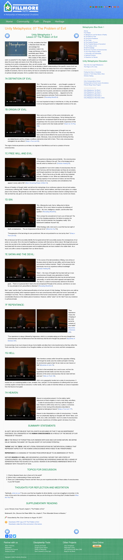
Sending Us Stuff (10, 551)
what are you (16, 493)
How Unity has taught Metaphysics (93, 65)
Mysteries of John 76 (47, 365)
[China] (96, 7)
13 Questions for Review (91, 57)
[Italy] (104, 7)
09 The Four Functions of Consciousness (95, 50)
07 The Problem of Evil (90, 46)
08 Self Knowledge (89, 48)
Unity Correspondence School (92, 81)
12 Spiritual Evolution (90, 55)
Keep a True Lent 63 (32, 141)
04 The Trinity (87, 40)
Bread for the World (69, 551)
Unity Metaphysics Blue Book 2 (92, 96)
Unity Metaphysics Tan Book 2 (92, 92)
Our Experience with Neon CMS (73, 549)
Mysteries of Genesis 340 (71, 330)
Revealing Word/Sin (49, 212)
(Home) (86, 31)
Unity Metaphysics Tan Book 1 (92, 90)
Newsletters (8, 547)
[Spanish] (115, 7)
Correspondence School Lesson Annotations (96, 83)
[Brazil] (101, 7)
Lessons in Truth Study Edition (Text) (94, 74)
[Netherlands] (107, 7)
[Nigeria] (99, 7)
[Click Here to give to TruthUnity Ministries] (97, 546)
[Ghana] (90, 7)
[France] (112, 7)
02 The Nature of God (90, 36)
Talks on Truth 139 (49, 376)
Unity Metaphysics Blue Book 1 (92, 94)
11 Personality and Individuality (92, 53)
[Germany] (110, 7)
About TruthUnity (9, 546)
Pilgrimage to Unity (69, 547)
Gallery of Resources (40, 549)
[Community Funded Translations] (118, 7)
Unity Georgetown (69, 546)
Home (9, 21)
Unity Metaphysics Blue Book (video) (94, 98)
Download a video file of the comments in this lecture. (25, 524)
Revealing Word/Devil (45, 286)
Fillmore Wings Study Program (92, 85)
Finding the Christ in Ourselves (92, 72)
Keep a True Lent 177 (65, 409)
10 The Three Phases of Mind (92, 51)
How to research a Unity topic (43, 551)
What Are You (51, 229)
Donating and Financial (11, 549)
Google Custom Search (41, 547)
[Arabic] (93, 7)
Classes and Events (40, 546)
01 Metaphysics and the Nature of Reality (95, 35)
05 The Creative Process (91, 42)
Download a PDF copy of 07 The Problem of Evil (24, 522)
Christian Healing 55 (63, 163)
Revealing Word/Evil (51, 97)
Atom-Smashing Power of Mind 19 (36, 183)
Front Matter (87, 33)
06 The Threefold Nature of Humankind (94, 44)
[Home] (21, 8)
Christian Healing (88, 76)
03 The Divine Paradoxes (91, 38)
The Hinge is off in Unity (90, 67)
